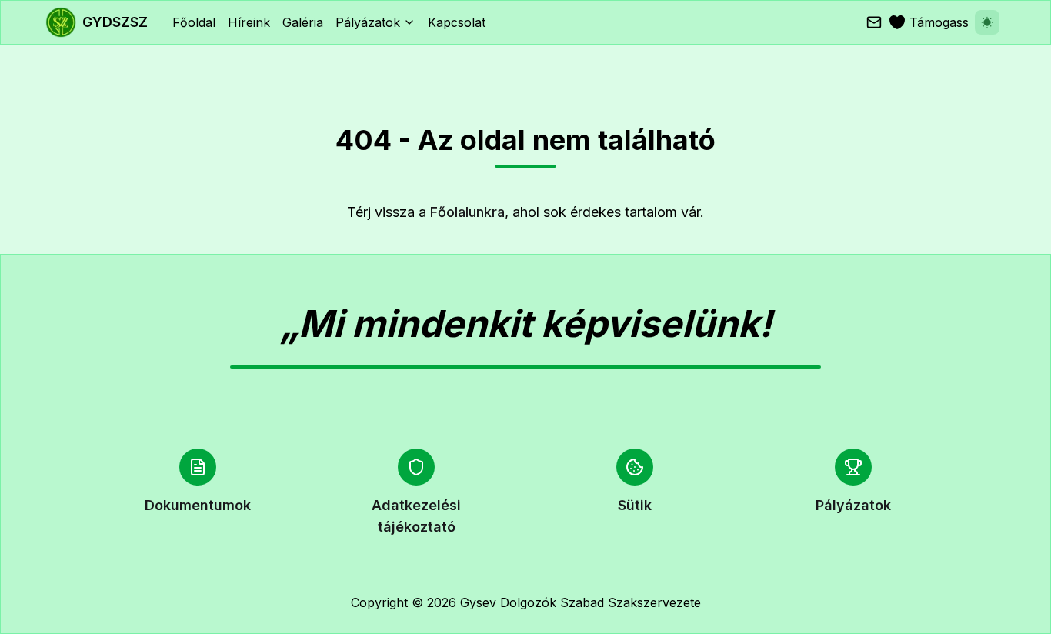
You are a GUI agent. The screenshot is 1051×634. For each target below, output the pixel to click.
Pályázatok (367, 22)
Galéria (302, 22)
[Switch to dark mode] (987, 22)
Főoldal (193, 22)
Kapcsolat (456, 22)
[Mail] (874, 22)
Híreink (249, 22)
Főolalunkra (467, 212)
